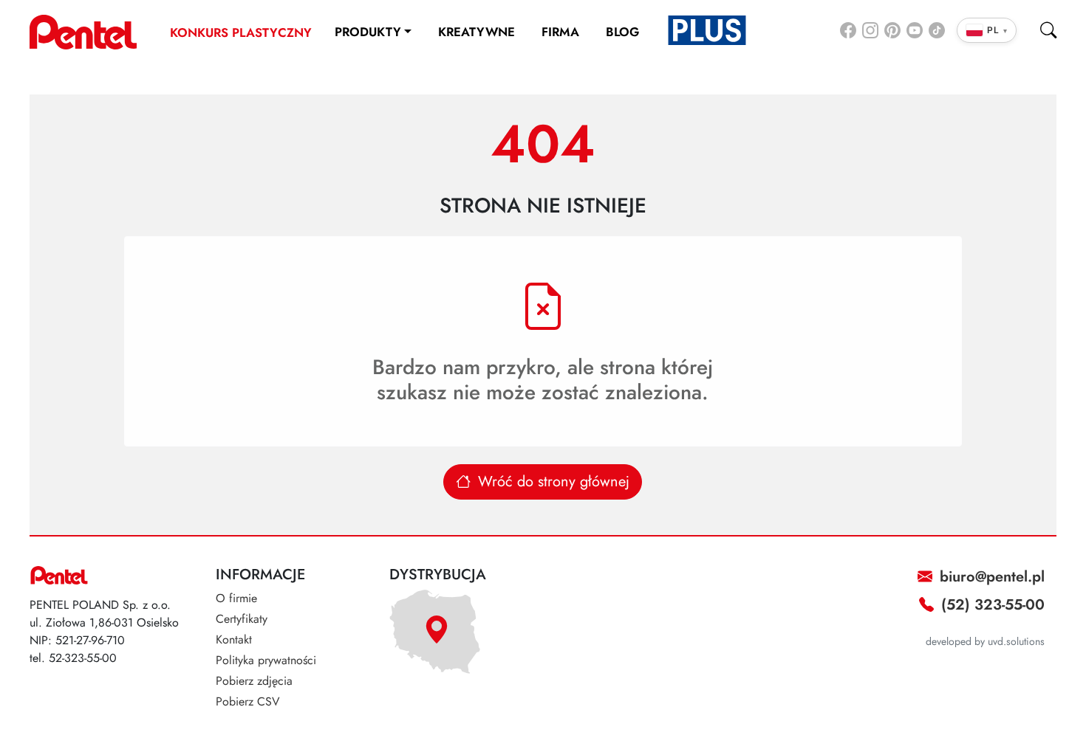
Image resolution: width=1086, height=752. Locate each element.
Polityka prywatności (266, 660)
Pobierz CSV (248, 701)
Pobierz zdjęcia (254, 680)
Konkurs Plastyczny (241, 32)
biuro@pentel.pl (990, 576)
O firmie (236, 598)
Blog (622, 32)
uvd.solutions (1016, 641)
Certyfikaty (241, 618)
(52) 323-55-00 (991, 604)
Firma (560, 32)
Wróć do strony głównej (551, 481)
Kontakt (234, 639)
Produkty (368, 32)
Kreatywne (476, 32)
